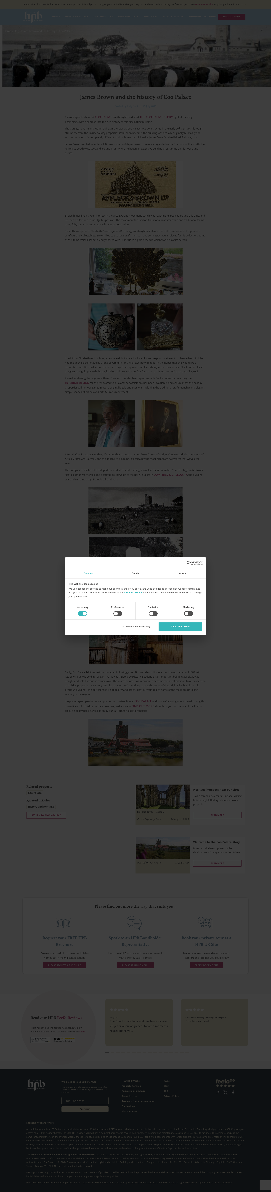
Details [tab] (135, 573)
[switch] (117, 613)
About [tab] (182, 573)
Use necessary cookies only (135, 626)
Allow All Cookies (180, 626)
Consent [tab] (88, 573)
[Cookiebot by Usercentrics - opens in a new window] (189, 563)
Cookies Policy (133, 592)
